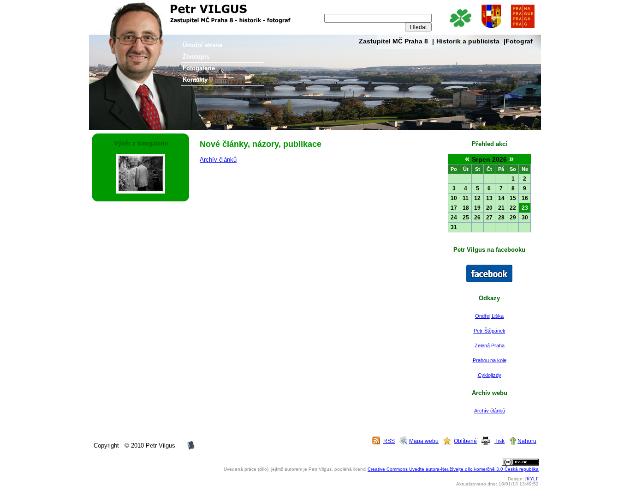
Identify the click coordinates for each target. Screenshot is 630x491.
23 (525, 208)
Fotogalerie (199, 68)
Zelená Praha (490, 345)
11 (466, 198)
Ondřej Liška (489, 316)
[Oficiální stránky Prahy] (522, 28)
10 (454, 198)
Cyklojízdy (489, 375)
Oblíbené (465, 441)
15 (513, 198)
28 (501, 217)
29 (513, 217)
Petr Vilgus (120, 7)
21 (501, 208)
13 (489, 198)
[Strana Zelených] (460, 28)
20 (489, 208)
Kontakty (195, 79)
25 (466, 217)
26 (477, 217)
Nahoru (526, 441)
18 (466, 208)
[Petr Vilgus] (489, 280)
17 (454, 208)
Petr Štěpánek (489, 330)
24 (454, 217)
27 (489, 217)
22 (513, 208)
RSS (389, 441)
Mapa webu (424, 441)
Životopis (196, 56)
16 (525, 198)
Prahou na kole (489, 360)
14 (501, 198)
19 (477, 208)
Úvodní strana (202, 45)
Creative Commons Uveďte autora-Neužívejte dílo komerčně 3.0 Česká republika (453, 469)
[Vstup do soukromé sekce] (191, 448)
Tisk (499, 441)
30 (525, 217)
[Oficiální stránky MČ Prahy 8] (491, 28)
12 (477, 198)
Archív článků (489, 410)
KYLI (532, 478)
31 (454, 227)
